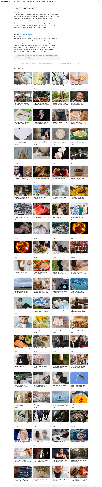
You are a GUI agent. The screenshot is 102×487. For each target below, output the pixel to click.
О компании (6, 486)
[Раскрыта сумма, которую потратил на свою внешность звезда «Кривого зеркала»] (79, 99)
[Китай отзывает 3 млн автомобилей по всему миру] (23, 212)
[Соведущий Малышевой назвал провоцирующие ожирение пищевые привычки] (60, 137)
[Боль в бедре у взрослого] (23, 362)
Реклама (10, 486)
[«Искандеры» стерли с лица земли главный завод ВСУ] (23, 287)
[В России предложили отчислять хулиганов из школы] (41, 419)
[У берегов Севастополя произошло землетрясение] (79, 287)
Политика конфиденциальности (94, 486)
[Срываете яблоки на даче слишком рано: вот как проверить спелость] (41, 193)
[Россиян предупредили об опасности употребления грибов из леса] (79, 419)
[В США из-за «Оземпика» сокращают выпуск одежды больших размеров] (79, 212)
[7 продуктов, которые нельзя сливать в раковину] (41, 343)
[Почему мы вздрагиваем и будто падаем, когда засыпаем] (23, 419)
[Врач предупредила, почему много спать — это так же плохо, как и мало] (41, 231)
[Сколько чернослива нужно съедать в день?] (79, 174)
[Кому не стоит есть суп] (79, 400)
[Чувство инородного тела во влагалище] (41, 400)
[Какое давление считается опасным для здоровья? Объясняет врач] (60, 80)
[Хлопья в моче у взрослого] (23, 268)
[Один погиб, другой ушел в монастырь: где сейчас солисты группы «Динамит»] (79, 343)
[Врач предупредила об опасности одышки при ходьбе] (79, 456)
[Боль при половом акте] (60, 250)
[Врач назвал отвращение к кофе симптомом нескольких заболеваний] (23, 325)
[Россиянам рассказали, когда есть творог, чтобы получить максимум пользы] (60, 193)
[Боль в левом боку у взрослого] (60, 306)
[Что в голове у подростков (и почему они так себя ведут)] (79, 362)
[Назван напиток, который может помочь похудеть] (60, 212)
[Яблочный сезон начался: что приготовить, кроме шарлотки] (79, 325)
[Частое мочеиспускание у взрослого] (60, 475)
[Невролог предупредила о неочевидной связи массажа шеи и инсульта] (79, 268)
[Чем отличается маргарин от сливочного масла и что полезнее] (23, 456)
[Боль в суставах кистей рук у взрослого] (41, 362)
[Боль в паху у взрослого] (23, 306)
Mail (2, 486)
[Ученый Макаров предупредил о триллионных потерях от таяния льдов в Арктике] (60, 400)
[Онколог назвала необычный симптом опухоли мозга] (41, 381)
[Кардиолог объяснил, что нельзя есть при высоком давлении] (41, 174)
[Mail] (2, 1)
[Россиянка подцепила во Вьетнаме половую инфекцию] (41, 80)
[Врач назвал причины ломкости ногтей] (41, 475)
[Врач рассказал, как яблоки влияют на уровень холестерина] (41, 99)
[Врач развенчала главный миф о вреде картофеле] (41, 250)
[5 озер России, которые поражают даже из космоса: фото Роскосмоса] (60, 268)
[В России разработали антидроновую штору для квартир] (23, 137)
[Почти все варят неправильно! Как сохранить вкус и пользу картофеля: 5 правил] (79, 137)
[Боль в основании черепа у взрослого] (60, 343)
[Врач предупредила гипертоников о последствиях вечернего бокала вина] (41, 287)
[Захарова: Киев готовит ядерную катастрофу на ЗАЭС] (23, 437)
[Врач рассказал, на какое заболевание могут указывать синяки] (23, 156)
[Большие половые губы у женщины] (23, 80)
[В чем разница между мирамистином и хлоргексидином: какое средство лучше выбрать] (41, 437)
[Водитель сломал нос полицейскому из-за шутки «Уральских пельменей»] (23, 381)
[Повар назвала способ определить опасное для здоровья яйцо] (79, 80)
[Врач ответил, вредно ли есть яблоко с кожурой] (60, 174)
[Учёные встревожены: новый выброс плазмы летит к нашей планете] (79, 231)
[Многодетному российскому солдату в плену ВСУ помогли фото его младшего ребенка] (23, 99)
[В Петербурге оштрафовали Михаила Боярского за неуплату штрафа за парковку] (79, 156)
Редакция (55, 486)
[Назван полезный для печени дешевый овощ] (41, 268)
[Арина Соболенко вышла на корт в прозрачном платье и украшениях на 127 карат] (60, 456)
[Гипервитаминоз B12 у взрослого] (60, 419)
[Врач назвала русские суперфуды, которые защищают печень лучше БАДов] (60, 325)
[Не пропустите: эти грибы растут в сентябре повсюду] (79, 437)
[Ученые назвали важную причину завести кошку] (41, 156)
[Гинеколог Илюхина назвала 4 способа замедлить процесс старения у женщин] (23, 193)
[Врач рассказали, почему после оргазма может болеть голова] (79, 118)
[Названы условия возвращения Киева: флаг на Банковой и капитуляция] (79, 381)
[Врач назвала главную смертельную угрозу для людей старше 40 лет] (23, 343)
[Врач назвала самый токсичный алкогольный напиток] (60, 362)
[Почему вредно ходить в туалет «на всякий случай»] (23, 400)
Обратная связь (74, 486)
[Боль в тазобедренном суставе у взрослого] (60, 118)
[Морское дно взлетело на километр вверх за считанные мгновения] (41, 306)
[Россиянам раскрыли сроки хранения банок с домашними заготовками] (79, 250)
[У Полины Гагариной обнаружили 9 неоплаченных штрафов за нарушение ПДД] (41, 118)
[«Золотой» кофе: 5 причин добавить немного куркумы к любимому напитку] (79, 193)
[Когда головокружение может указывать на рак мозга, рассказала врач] (60, 287)
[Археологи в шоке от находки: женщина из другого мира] (23, 118)
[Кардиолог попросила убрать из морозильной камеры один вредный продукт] (41, 137)
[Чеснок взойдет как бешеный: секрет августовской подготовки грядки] (60, 156)
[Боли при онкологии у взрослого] (60, 381)
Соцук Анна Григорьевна (25, 34)
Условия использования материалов (64, 486)
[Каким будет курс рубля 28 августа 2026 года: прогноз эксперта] (23, 475)
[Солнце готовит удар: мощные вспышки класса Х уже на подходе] (23, 250)
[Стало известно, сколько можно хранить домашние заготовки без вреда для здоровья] (79, 475)
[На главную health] (6, 1)
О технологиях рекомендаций (83, 486)
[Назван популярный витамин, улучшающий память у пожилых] (60, 99)
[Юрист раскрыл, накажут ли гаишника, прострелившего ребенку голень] (79, 306)
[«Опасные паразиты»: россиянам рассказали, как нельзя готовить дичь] (23, 231)
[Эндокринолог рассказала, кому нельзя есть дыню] (41, 325)
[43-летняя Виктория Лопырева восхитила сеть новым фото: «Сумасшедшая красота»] (41, 456)
